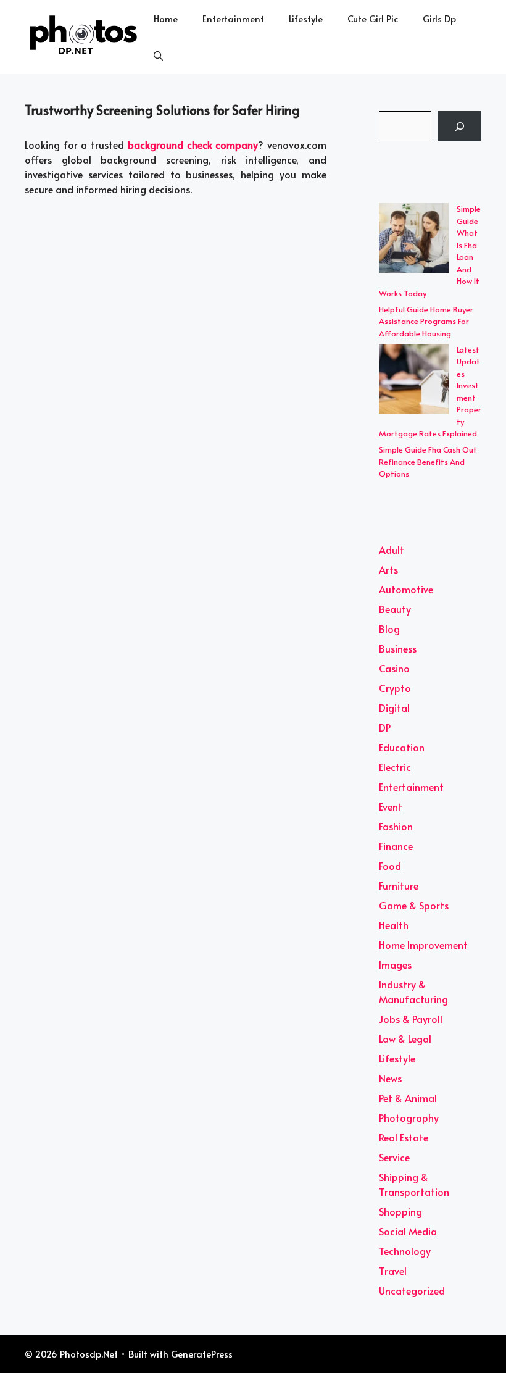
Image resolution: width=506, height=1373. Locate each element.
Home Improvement (423, 944)
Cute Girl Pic (372, 18)
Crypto (395, 688)
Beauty (395, 609)
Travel (393, 1270)
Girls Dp (439, 18)
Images (395, 964)
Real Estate (403, 1137)
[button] (158, 55)
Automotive (406, 589)
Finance (396, 846)
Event (390, 806)
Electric (395, 767)
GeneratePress (202, 1353)
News (390, 1078)
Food (390, 865)
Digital (394, 707)
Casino (394, 668)
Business (398, 648)
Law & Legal (405, 1038)
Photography (409, 1117)
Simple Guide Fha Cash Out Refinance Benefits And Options (428, 461)
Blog (389, 628)
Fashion (396, 826)
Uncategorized (412, 1290)
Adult (391, 549)
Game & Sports (414, 905)
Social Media (408, 1231)
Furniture (398, 885)
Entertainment (233, 18)
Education (402, 747)
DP (385, 727)
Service (394, 1157)
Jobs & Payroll (410, 1018)
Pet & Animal (408, 1097)
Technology (405, 1251)
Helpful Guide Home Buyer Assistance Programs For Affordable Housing (426, 321)
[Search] (459, 126)
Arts (388, 569)
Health (394, 925)
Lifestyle (306, 18)
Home (166, 18)
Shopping (400, 1211)
